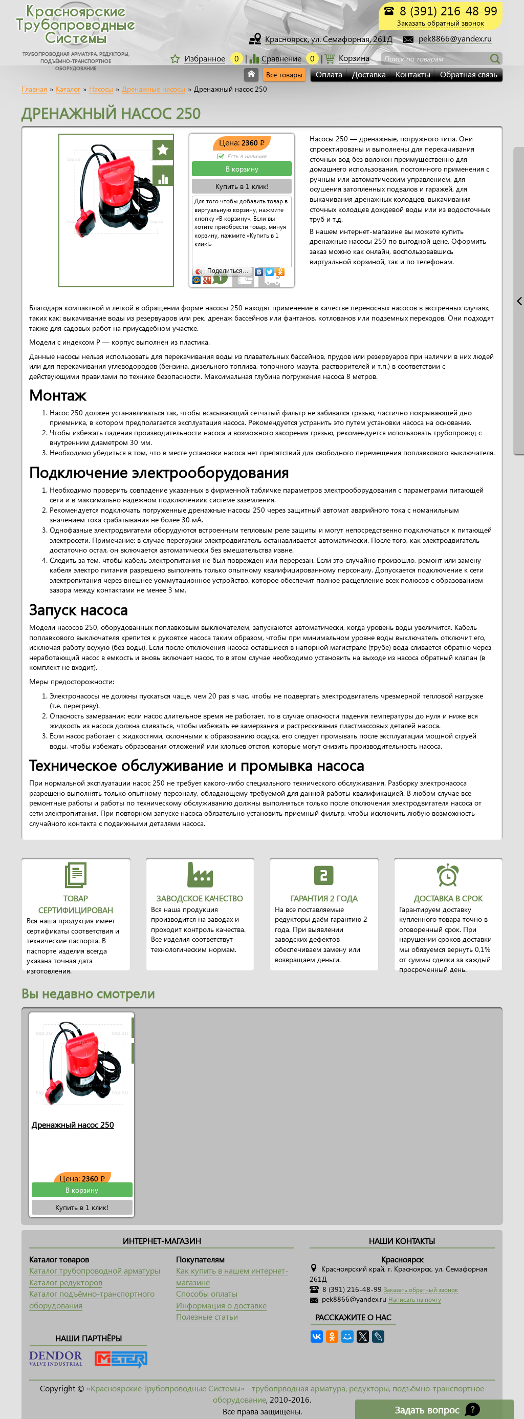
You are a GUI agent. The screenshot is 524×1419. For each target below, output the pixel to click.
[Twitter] (270, 269)
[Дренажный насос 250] (81, 1063)
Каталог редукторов (65, 1282)
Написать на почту (414, 1299)
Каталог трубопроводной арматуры (94, 1270)
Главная (34, 89)
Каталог (68, 89)
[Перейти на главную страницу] (251, 74)
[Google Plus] (207, 277)
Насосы (101, 89)
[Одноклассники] (280, 269)
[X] (363, 1336)
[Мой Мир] (196, 277)
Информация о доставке (221, 1305)
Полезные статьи (207, 1316)
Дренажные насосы (153, 89)
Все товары (284, 74)
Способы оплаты (206, 1293)
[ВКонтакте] (259, 269)
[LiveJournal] (378, 1336)
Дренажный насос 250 (73, 1124)
